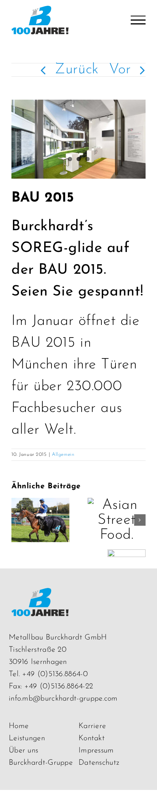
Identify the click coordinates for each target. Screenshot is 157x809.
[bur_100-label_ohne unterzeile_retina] (40, 595)
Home (19, 726)
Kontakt (91, 738)
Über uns (23, 750)
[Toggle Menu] (138, 20)
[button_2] (126, 556)
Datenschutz (98, 763)
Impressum (96, 750)
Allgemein (63, 454)
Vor (120, 69)
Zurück (76, 69)
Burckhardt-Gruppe (41, 763)
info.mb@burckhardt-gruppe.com (63, 698)
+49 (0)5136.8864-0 (54, 674)
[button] (17, 520)
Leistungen (27, 738)
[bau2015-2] (78, 139)
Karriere (92, 726)
